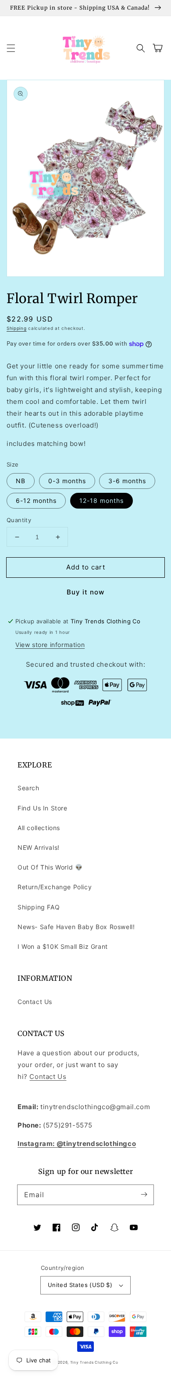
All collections (39, 827)
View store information (50, 644)
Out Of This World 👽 (50, 867)
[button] (11, 48)
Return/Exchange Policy (55, 887)
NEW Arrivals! (39, 847)
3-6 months (127, 480)
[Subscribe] (143, 1194)
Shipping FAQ (39, 907)
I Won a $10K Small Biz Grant (63, 946)
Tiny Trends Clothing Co (94, 1362)
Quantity (19, 519)
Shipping (17, 328)
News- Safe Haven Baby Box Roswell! (76, 926)
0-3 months (67, 480)
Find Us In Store (43, 808)
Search (28, 788)
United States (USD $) (80, 1284)
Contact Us (35, 1001)
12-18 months (101, 500)
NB (20, 480)
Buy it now (85, 592)
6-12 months (36, 500)
